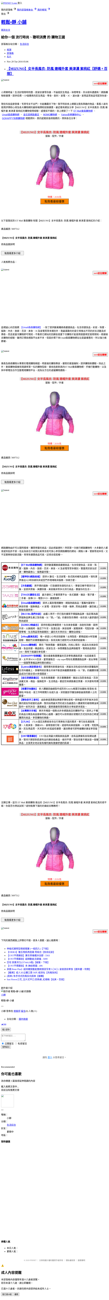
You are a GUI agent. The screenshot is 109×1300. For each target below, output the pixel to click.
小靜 (3, 995)
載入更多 (6, 1030)
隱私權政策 (70, 1260)
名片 (9, 56)
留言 (23, 1011)
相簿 (9, 50)
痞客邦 (17, 1011)
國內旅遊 (23, 1019)
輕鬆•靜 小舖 (14, 22)
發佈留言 (6, 1047)
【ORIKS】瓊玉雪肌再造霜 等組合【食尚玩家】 (31, 952)
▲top (3, 1024)
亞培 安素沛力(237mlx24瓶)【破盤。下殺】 (28, 962)
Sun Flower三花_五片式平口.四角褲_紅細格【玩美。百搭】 (36, 979)
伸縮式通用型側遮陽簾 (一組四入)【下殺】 (28, 948)
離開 (16, 1294)
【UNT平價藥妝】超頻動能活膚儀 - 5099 (27, 959)
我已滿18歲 (7, 1294)
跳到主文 (5, 30)
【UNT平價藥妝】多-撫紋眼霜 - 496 (25, 966)
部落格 (10, 53)
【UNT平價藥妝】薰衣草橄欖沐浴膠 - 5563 (28, 955)
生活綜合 (24, 44)
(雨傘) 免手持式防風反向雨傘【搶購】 (26, 976)
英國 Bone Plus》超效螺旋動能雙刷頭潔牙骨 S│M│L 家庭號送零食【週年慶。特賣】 (49, 969)
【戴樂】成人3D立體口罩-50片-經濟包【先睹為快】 (33, 972)
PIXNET (33, 1260)
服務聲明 (81, 1260)
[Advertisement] (54, 300)
